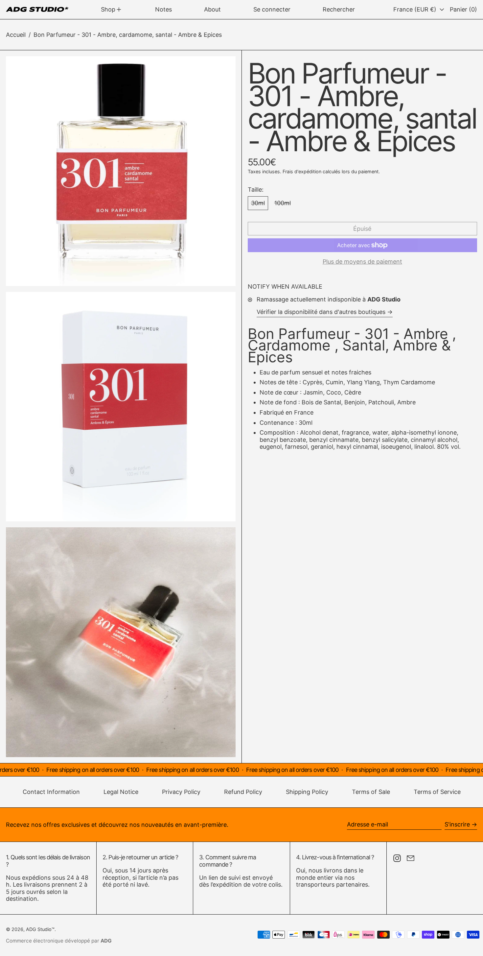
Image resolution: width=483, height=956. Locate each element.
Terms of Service (437, 791)
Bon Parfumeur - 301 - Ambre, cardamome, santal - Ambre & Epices (128, 34)
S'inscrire (457, 824)
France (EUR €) (415, 9)
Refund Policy (243, 791)
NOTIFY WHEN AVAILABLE (285, 286)
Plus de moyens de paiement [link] (362, 261)
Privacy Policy (181, 791)
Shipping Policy (307, 791)
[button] (339, 9)
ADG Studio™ (40, 929)
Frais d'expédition (302, 171)
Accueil (16, 34)
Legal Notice (121, 791)
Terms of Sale (371, 791)
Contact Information (51, 791)
